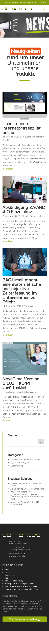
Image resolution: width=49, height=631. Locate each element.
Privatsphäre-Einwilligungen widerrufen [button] (21, 589)
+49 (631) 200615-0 (11, 2)
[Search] (41, 441)
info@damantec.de (29, 2)
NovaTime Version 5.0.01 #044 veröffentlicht (21, 383)
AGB (6, 578)
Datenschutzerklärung (14, 581)
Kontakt (8, 572)
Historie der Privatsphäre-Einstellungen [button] (21, 586)
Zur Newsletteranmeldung (24, 619)
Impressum (9, 575)
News (44, 2)
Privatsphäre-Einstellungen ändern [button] (19, 583)
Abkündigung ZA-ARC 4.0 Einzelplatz (24, 209)
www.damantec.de (17, 556)
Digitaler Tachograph (32, 216)
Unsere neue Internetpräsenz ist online (22, 128)
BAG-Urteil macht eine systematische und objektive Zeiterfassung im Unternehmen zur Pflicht (22, 290)
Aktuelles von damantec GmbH (25, 459)
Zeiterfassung (29, 306)
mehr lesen (8, 168)
